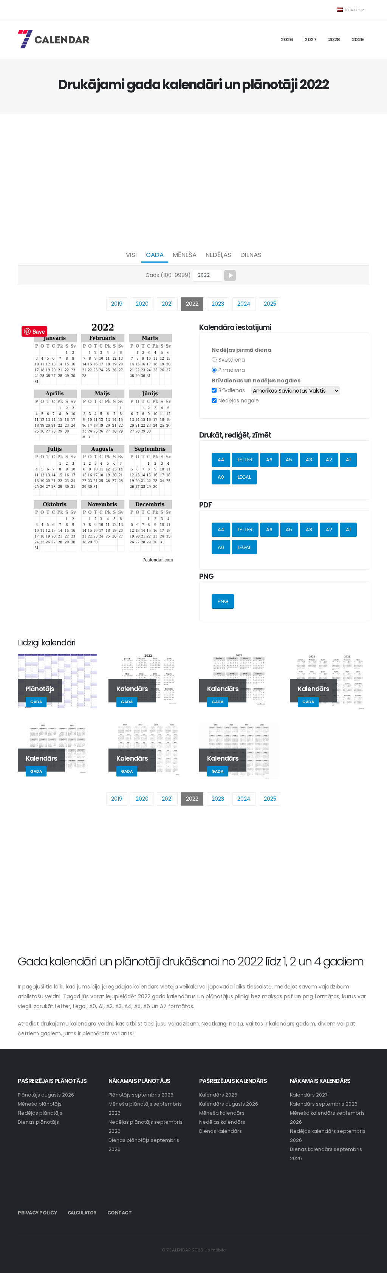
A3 (309, 459)
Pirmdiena (231, 370)
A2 (329, 459)
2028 (334, 39)
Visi (131, 254)
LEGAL (244, 477)
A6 (269, 459)
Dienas (251, 254)
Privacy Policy (37, 1213)
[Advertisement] (193, 180)
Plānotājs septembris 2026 (140, 1095)
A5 (289, 459)
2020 (142, 304)
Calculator (82, 1213)
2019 (116, 304)
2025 (270, 304)
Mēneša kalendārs (222, 1113)
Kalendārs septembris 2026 (324, 1104)
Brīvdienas (231, 390)
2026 (287, 39)
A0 (221, 477)
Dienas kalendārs (220, 1131)
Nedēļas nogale (238, 400)
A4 (221, 459)
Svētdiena (231, 359)
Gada (155, 254)
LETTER (245, 459)
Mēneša (185, 254)
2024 (244, 304)
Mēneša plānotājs (40, 1104)
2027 (310, 39)
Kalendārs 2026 (218, 1095)
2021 (167, 304)
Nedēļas (218, 254)
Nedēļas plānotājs (40, 1113)
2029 (358, 39)
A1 (348, 459)
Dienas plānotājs (38, 1122)
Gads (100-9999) (168, 275)
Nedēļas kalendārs (222, 1122)
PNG (223, 601)
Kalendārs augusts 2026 (228, 1104)
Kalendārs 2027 (309, 1095)
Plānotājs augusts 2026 (46, 1095)
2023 (218, 304)
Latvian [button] (352, 9)
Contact (119, 1213)
